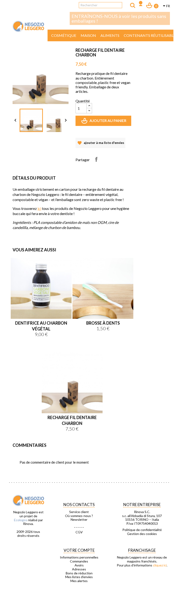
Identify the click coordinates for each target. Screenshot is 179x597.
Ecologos (20, 520)
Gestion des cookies (142, 534)
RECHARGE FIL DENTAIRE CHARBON (72, 420)
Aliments (109, 35)
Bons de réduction (79, 573)
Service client (79, 512)
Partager (96, 159)
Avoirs (79, 565)
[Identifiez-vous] (140, 4)
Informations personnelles (79, 557)
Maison (88, 35)
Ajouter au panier (104, 122)
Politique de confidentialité (142, 530)
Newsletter (79, 519)
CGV (79, 532)
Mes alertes (79, 581)
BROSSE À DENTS (103, 323)
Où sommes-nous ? (79, 516)
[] (132, 5)
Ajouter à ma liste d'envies (100, 144)
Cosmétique (63, 35)
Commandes (79, 561)
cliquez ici (160, 565)
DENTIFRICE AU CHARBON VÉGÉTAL (41, 325)
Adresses (79, 569)
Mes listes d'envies (79, 577)
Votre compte (79, 550)
